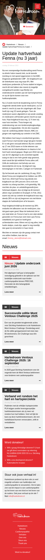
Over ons (22, 538)
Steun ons (22, 540)
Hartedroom (10, 44)
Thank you (22, 543)
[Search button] (14, 26)
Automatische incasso (16, 463)
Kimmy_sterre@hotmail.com (19, 238)
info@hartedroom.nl (17, 496)
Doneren (29, 27)
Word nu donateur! (22, 552)
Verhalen (22, 535)
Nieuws (21, 44)
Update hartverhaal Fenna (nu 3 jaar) (16, 47)
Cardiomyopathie (22, 532)
